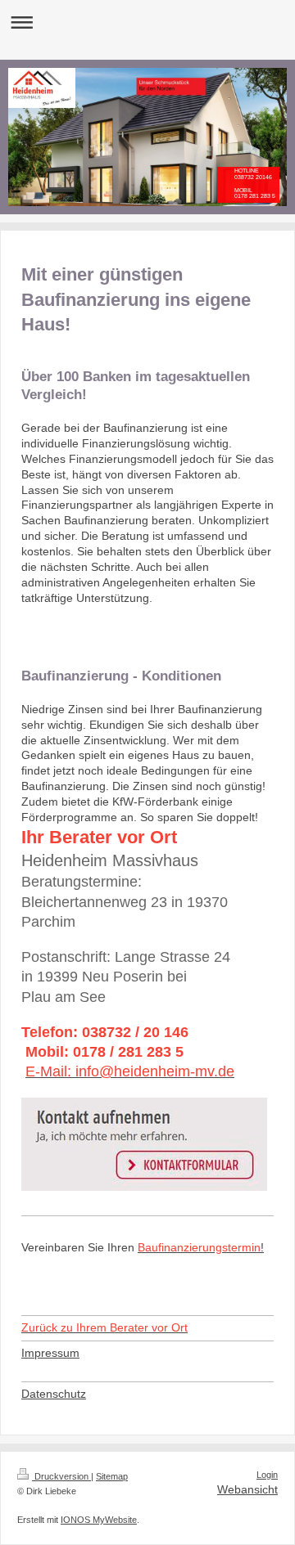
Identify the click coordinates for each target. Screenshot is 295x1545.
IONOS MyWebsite (99, 1520)
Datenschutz (53, 1393)
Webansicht (247, 1489)
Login (267, 1475)
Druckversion (61, 1476)
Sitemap (112, 1476)
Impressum (50, 1352)
